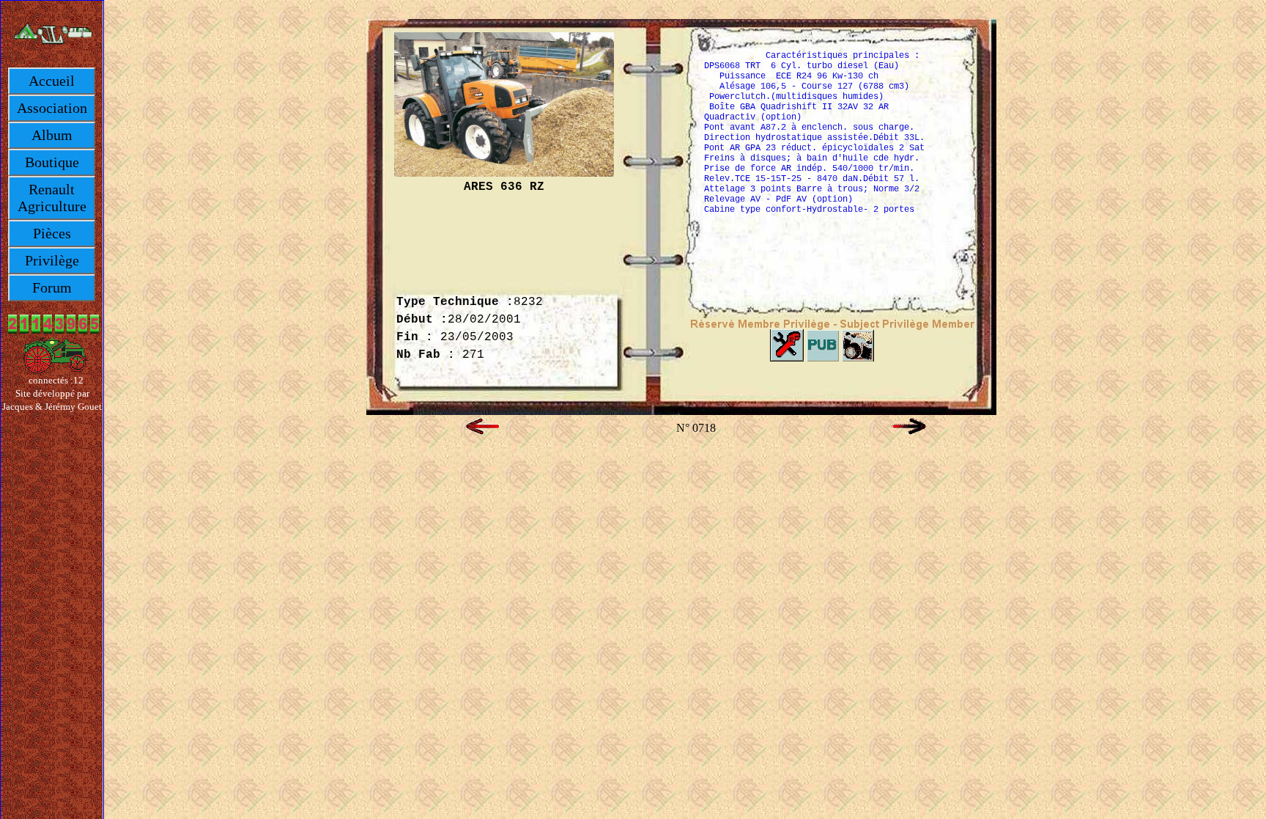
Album (52, 135)
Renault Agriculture (52, 197)
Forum (52, 287)
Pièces (52, 233)
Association (52, 108)
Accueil (52, 81)
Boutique (52, 162)
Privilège (52, 260)
